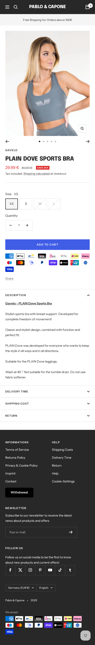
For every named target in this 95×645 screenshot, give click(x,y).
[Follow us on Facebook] (10, 570)
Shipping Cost (17, 403)
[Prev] (7, 141)
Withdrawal (19, 492)
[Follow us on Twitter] (20, 570)
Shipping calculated (36, 173)
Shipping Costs (62, 450)
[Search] (16, 7)
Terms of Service (17, 450)
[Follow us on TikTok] (60, 570)
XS (12, 204)
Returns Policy (15, 458)
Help (55, 473)
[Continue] (88, 141)
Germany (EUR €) (19, 587)
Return (11, 415)
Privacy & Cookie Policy (21, 465)
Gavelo (11, 150)
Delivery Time (16, 391)
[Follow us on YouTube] (50, 570)
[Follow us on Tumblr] (70, 570)
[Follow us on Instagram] (30, 570)
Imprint (10, 473)
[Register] (71, 532)
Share (9, 278)
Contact (10, 481)
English (43, 587)
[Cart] (87, 7)
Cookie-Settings (63, 481)
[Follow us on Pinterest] (40, 570)
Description (15, 295)
